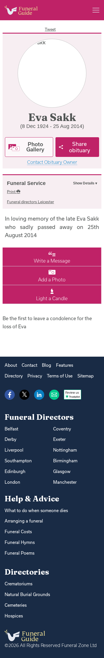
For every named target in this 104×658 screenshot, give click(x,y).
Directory (14, 375)
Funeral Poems (19, 553)
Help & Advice (32, 498)
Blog (46, 365)
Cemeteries (16, 605)
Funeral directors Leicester (30, 201)
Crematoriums (18, 583)
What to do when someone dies (36, 510)
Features (64, 365)
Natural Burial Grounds (27, 594)
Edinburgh (15, 471)
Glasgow (61, 471)
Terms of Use (60, 375)
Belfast (11, 428)
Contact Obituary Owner (52, 162)
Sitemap (85, 375)
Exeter (59, 439)
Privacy (34, 375)
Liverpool (14, 450)
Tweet (50, 29)
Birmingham (65, 460)
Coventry (62, 428)
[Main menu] (95, 10)
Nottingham (65, 450)
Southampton (18, 460)
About (11, 365)
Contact (29, 365)
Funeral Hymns (20, 542)
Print (11, 191)
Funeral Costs (18, 531)
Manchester (65, 482)
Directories (27, 572)
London (12, 482)
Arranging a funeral (24, 520)
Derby (10, 439)
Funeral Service (26, 183)
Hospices (14, 615)
